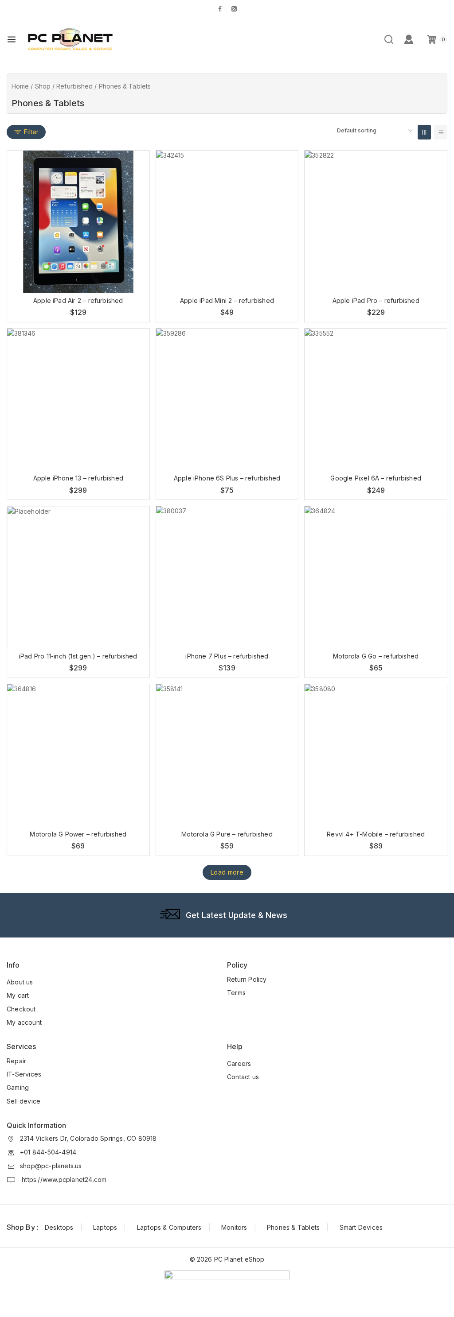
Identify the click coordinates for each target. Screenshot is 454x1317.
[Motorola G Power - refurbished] (78, 755)
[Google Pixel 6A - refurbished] (376, 400)
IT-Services (24, 1074)
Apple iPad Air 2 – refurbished (78, 300)
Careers (239, 1063)
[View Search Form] (389, 39)
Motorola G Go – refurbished (376, 656)
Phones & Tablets (293, 1227)
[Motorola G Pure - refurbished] (227, 755)
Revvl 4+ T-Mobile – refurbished (376, 834)
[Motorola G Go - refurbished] (376, 577)
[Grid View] (424, 132)
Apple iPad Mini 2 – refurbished (227, 300)
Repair (16, 1061)
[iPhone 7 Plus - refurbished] (227, 577)
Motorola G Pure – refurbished (227, 834)
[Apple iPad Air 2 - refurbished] (78, 222)
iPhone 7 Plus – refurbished (226, 656)
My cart (18, 995)
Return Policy (247, 979)
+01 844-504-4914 (48, 1152)
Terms (236, 992)
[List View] (440, 132)
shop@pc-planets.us (51, 1166)
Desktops (59, 1227)
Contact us (243, 1077)
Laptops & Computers (169, 1227)
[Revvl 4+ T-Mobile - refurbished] (376, 755)
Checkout (21, 1009)
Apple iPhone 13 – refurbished (78, 478)
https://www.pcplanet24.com (63, 1179)
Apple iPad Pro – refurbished (376, 300)
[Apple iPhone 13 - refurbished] (78, 400)
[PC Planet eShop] (69, 39)
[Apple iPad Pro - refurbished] (376, 222)
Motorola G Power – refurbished (78, 834)
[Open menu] (11, 39)
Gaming (18, 1087)
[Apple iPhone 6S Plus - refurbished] (227, 400)
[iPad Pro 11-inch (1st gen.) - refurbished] (78, 577)
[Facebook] (220, 9)
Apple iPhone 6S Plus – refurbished (227, 478)
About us (20, 982)
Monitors (234, 1227)
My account (24, 1022)
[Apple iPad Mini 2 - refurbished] (227, 222)
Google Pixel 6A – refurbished (375, 478)
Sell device (23, 1101)
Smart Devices (361, 1227)
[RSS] (234, 9)
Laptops (105, 1227)
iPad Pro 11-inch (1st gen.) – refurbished (78, 656)
